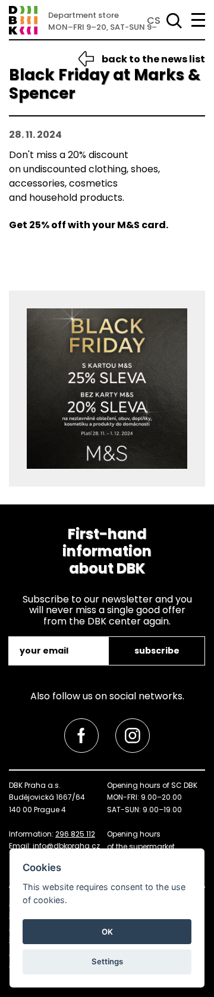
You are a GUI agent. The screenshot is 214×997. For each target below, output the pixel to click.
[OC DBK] (23, 20)
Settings (107, 961)
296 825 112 (75, 834)
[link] (81, 735)
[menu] (198, 20)
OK (107, 931)
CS (153, 20)
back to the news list (153, 59)
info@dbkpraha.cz (66, 846)
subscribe (157, 651)
